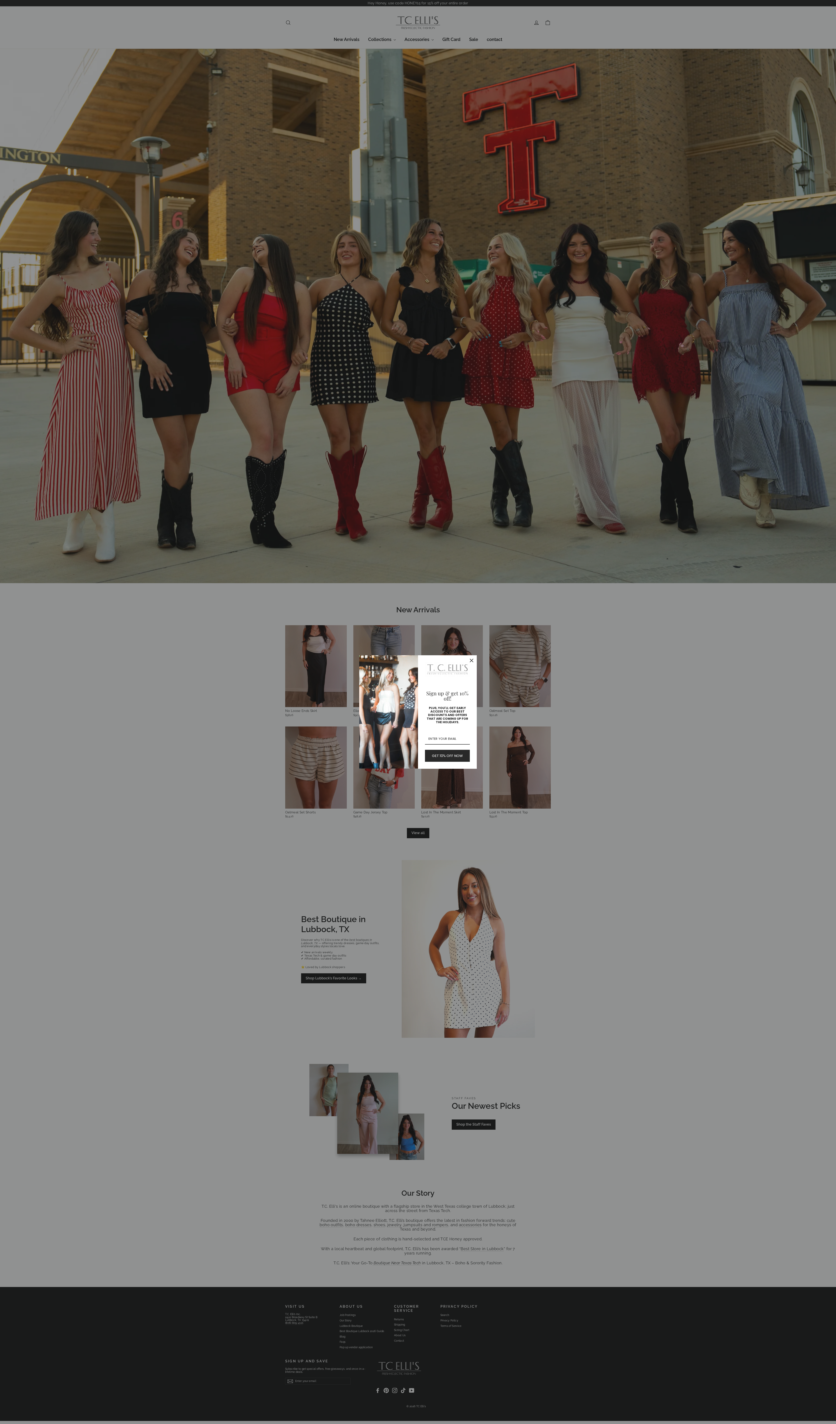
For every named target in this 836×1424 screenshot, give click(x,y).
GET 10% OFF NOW (447, 755)
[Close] (471, 660)
